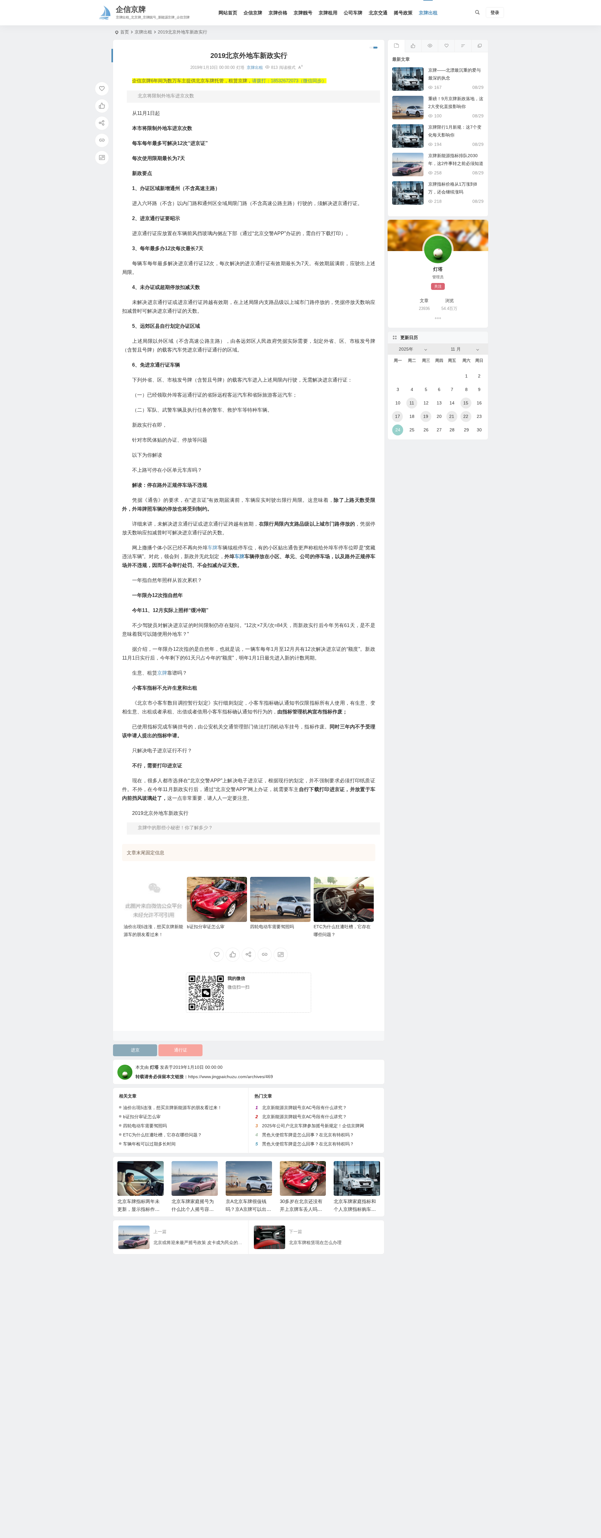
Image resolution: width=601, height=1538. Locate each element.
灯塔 (154, 1067)
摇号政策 (403, 12)
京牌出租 (428, 12)
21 (451, 416)
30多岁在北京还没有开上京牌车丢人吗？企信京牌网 (301, 1209)
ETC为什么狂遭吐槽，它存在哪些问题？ (162, 1134)
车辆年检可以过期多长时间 (149, 1143)
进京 (135, 1049)
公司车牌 (353, 12)
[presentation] (343, 1171)
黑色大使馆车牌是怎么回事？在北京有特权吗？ (308, 1134)
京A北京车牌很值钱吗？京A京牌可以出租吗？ (248, 1209)
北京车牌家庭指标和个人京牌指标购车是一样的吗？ (355, 1209)
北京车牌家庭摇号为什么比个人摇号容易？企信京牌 (193, 1209)
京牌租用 (328, 12)
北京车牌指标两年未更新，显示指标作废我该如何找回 (138, 1209)
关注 (438, 286)
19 (425, 416)
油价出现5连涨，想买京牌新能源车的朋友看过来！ (172, 1107)
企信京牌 (253, 12)
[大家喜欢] (413, 46)
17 (397, 416)
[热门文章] (429, 46)
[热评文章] (446, 46)
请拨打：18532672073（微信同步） (289, 80)
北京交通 (378, 12)
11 (411, 402)
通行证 (180, 1049)
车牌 (213, 547)
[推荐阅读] (479, 46)
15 (465, 402)
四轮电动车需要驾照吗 (272, 926)
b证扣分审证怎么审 (205, 926)
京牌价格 (278, 12)
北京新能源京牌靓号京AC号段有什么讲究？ (304, 1107)
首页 (124, 31)
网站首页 (227, 12)
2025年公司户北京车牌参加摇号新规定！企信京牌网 (313, 1125)
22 (465, 416)
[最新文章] (396, 46)
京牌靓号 (303, 12)
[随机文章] (463, 46)
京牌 (162, 673)
